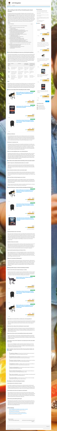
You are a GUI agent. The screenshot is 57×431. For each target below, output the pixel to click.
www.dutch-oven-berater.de (41, 107)
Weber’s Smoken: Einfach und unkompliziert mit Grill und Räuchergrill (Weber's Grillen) (43, 75)
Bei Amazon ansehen (31, 101)
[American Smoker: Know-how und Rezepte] (43, 26)
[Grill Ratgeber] (9, 4)
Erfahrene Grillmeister (13, 28)
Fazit (11, 26)
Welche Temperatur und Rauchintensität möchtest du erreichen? (18, 31)
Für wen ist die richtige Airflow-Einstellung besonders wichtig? (17, 27)
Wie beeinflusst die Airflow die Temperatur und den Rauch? (17, 46)
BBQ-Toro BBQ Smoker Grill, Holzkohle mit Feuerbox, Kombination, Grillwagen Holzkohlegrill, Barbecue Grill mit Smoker (25, 93)
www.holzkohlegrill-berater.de (41, 108)
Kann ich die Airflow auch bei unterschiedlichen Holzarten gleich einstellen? (19, 41)
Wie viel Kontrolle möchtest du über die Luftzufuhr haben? (17, 32)
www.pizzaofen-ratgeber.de (41, 109)
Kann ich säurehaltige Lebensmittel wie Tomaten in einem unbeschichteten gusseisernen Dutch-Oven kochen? (43, 18)
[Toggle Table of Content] (31, 24)
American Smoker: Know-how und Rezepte (42, 30)
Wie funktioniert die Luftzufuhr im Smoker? (15, 45)
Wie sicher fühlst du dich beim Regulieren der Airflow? (16, 33)
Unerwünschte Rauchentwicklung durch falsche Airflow (16, 36)
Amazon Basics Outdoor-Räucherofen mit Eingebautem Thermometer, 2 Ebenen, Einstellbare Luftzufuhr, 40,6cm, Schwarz (25, 121)
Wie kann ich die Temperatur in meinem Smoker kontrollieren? (18, 413)
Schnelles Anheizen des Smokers (14, 35)
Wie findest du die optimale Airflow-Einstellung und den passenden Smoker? (18, 30)
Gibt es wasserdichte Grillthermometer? (13, 420)
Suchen (47, 101)
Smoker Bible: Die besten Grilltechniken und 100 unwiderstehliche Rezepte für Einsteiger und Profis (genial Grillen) (25, 219)
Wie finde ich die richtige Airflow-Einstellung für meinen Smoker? (18, 40)
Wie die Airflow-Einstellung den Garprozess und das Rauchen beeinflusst (18, 25)
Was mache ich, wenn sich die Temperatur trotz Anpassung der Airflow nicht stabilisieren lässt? (20, 42)
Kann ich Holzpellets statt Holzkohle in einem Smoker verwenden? (18, 409)
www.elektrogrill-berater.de (41, 106)
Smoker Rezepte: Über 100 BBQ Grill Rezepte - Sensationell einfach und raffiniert (42, 91)
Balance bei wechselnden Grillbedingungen (15, 37)
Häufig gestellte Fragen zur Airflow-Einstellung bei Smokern (16, 38)
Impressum (48, 426)
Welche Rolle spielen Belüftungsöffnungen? (15, 47)
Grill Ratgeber (16, 3)
